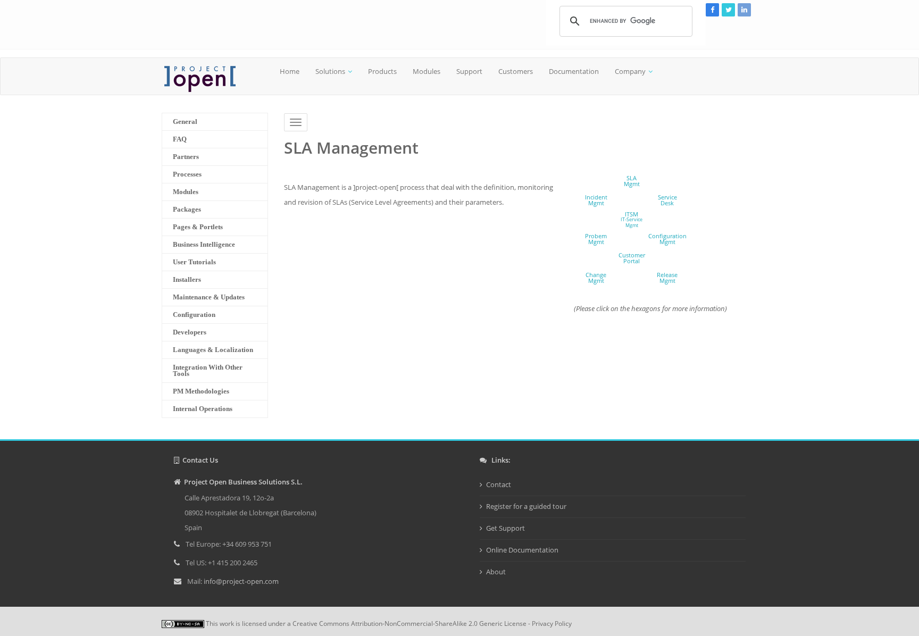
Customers (515, 71)
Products (382, 71)
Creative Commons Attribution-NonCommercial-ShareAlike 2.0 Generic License (410, 623)
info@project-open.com (240, 581)
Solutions (330, 71)
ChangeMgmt (596, 277)
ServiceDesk (667, 200)
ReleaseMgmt (667, 277)
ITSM (631, 219)
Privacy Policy (552, 623)
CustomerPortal (632, 258)
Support (469, 71)
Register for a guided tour (526, 506)
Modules (426, 71)
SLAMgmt (632, 181)
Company (630, 71)
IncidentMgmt (596, 200)
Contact (498, 484)
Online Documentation (522, 550)
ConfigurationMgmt (667, 239)
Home (289, 71)
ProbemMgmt (596, 239)
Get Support (505, 528)
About (496, 571)
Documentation (574, 71)
